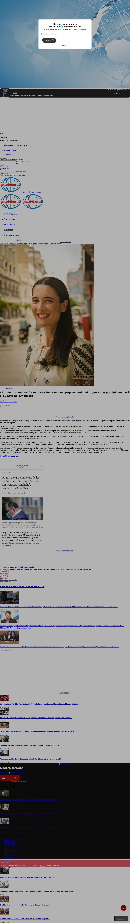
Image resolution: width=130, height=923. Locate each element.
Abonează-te (48, 40)
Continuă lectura (65, 45)
